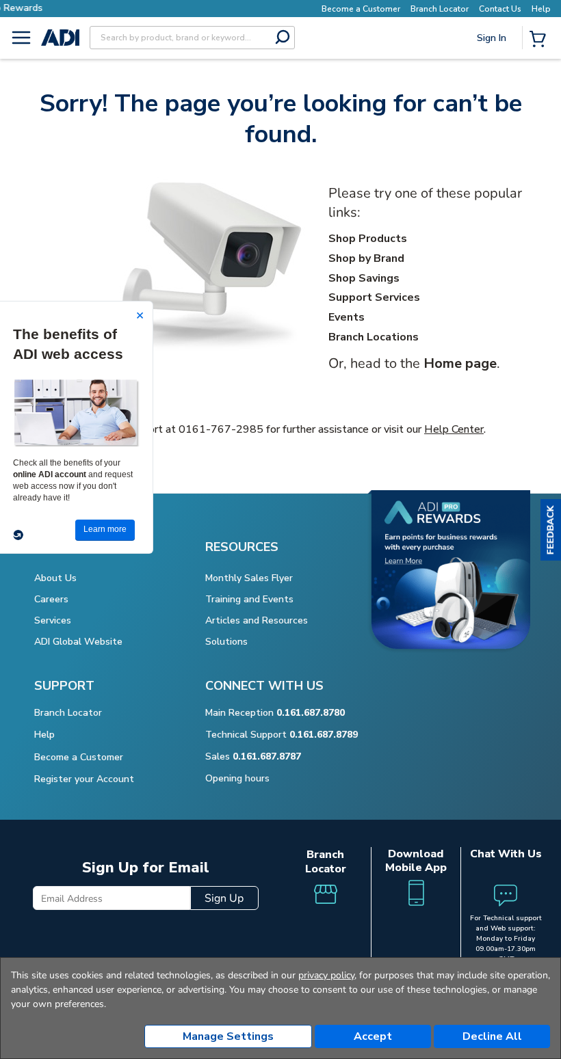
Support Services (374, 297)
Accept (373, 1036)
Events (346, 317)
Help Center (454, 429)
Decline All (492, 1036)
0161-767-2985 (221, 429)
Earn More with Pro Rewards (275, 7)
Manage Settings (228, 1036)
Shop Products (367, 238)
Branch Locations (373, 337)
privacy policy (326, 975)
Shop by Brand (366, 258)
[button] (550, 530)
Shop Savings (364, 278)
